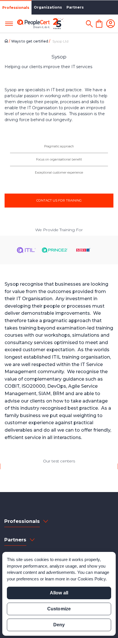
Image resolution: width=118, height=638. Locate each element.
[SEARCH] (89, 23)
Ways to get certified (30, 41)
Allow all (59, 592)
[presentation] (4, 466)
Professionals (15, 7)
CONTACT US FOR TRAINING (59, 200)
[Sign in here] (110, 24)
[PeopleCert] (40, 24)
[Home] (7, 41)
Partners (75, 7)
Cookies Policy (92, 578)
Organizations (48, 7)
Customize (58, 608)
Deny (59, 624)
